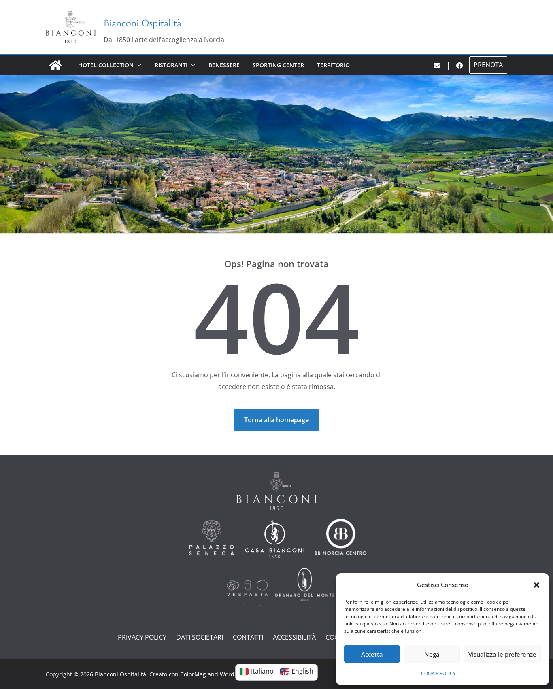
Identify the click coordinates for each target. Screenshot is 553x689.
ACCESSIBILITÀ (294, 637)
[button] (537, 585)
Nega (432, 654)
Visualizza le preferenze (502, 654)
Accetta (372, 654)
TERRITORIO (333, 65)
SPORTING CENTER (278, 65)
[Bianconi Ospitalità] (55, 65)
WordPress (234, 674)
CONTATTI (248, 637)
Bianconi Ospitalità (142, 22)
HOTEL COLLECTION (106, 65)
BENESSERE (224, 65)
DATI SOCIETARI (199, 637)
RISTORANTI (171, 65)
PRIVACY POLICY (142, 637)
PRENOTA (488, 64)
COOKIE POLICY (438, 673)
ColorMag (193, 674)
